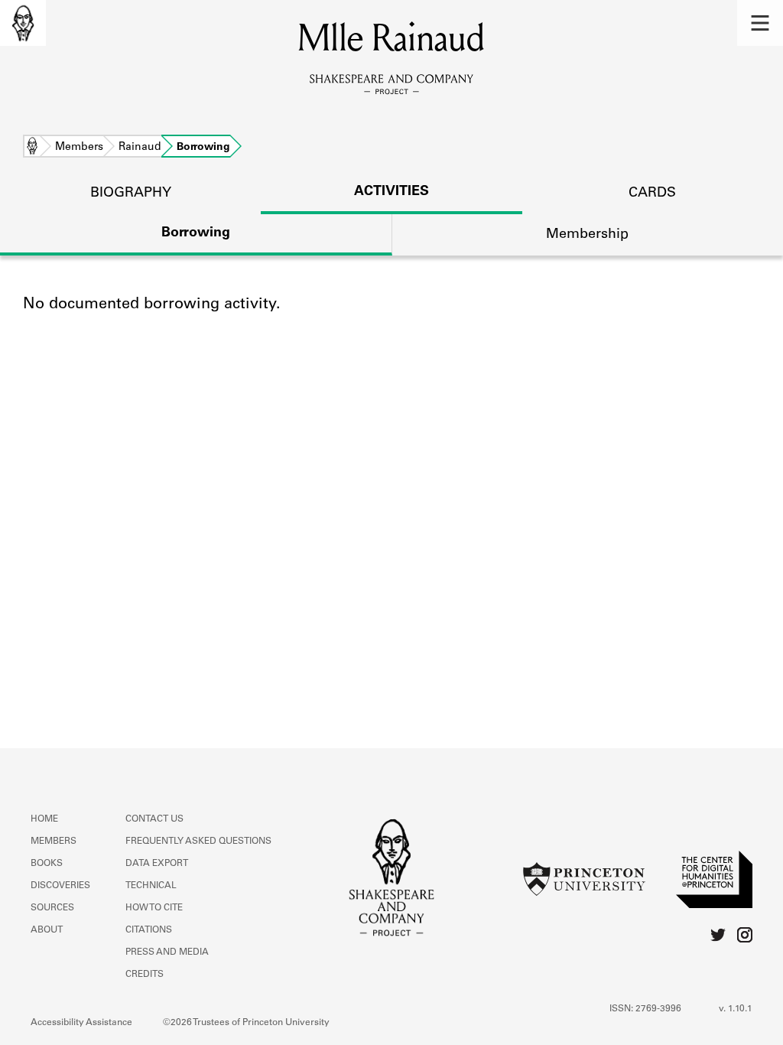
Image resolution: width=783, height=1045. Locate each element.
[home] (23, 23)
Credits (144, 974)
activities (391, 192)
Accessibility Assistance (81, 1022)
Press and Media (167, 952)
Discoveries (60, 885)
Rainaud (140, 147)
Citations (148, 930)
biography (130, 193)
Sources (52, 908)
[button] (760, 23)
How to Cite (154, 908)
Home (32, 147)
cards (652, 193)
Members (79, 147)
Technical (151, 885)
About (47, 930)
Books (47, 863)
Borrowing (195, 233)
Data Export (156, 863)
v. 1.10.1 (735, 1009)
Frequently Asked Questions (198, 841)
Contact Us (154, 819)
